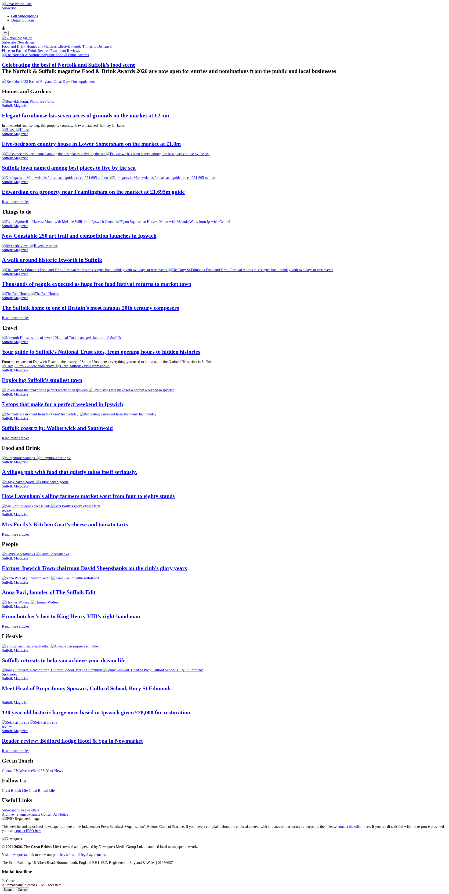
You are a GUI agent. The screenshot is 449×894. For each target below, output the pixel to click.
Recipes (43, 51)
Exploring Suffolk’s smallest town (42, 380)
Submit (8, 889)
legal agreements (93, 855)
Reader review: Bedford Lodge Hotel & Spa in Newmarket (72, 741)
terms (70, 855)
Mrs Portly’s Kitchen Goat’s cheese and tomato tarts (65, 524)
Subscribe (9, 8)
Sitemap (22, 814)
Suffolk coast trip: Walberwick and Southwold (57, 428)
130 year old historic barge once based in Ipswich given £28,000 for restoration (96, 712)
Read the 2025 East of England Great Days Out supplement (51, 82)
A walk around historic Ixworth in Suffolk (52, 260)
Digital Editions (22, 20)
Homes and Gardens (41, 46)
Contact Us (10, 771)
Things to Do (92, 46)
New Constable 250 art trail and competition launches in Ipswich (79, 236)
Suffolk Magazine (15, 106)
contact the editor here (353, 827)
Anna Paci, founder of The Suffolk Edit (49, 592)
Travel (107, 46)
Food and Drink (13, 46)
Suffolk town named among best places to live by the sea (69, 168)
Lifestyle (64, 46)
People (76, 46)
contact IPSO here (27, 831)
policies (58, 855)
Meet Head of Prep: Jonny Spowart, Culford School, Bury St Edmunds (86, 688)
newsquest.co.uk (22, 855)
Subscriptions (12, 810)
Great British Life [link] (15, 790)
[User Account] (224, 28)
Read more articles (15, 202)
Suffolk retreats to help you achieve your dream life (64, 660)
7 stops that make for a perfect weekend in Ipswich (62, 404)
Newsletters (26, 42)
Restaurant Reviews (65, 51)
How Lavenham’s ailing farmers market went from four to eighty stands (88, 496)
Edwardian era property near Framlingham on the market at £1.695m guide (93, 192)
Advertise (25, 771)
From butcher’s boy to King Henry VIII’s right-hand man (71, 616)
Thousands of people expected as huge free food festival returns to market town (96, 284)
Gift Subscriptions (24, 16)
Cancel (22, 889)
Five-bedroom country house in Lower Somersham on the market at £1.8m (91, 144)
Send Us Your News (48, 771)
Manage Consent (40, 814)
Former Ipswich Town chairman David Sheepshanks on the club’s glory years (94, 568)
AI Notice (60, 814)
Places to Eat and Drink (19, 51)
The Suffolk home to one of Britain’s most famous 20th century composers (90, 308)
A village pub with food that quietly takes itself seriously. (69, 472)
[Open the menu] (5, 33)
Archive (8, 814)
